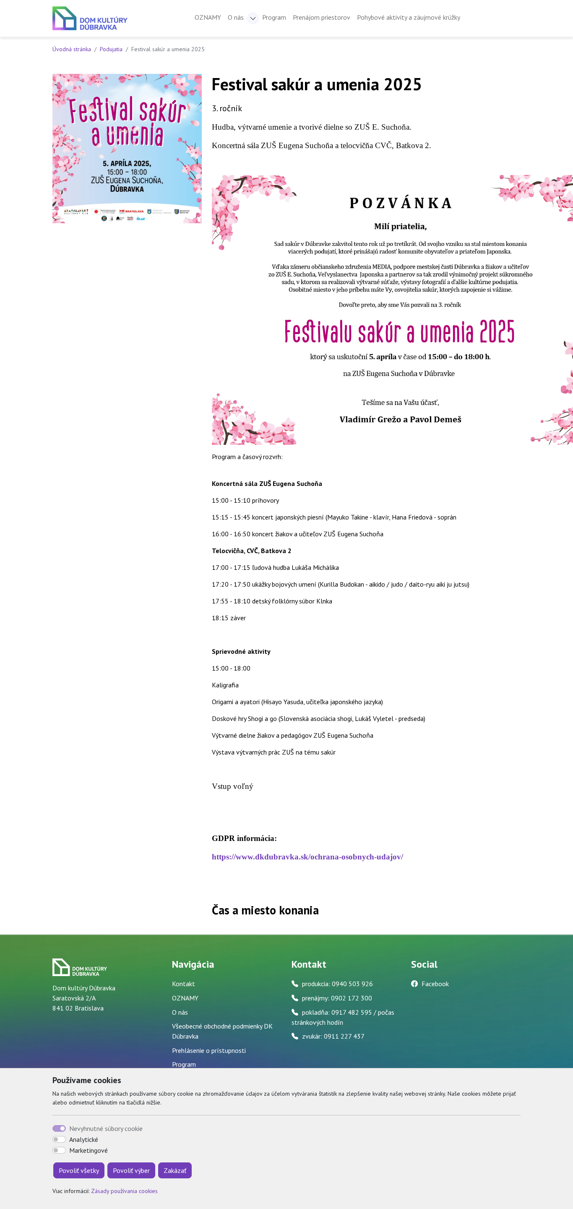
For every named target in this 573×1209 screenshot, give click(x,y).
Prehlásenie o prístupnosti (209, 1050)
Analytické (83, 1139)
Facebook (435, 983)
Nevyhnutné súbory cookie (106, 1128)
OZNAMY (208, 17)
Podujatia (111, 49)
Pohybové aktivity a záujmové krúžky (408, 17)
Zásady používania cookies (124, 1191)
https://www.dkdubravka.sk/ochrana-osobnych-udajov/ (307, 856)
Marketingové (88, 1150)
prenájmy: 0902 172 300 (337, 998)
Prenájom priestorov (321, 17)
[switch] (59, 1139)
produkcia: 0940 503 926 (337, 983)
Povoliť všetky (79, 1170)
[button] (253, 18)
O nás (180, 1012)
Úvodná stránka (71, 49)
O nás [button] (236, 17)
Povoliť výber (131, 1170)
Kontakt (183, 983)
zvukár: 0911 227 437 (333, 1036)
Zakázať (175, 1170)
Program (274, 17)
